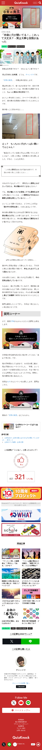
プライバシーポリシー (21, 724)
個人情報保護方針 (21, 722)
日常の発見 (8, 80)
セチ (9, 381)
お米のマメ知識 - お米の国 (14, 442)
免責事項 (21, 726)
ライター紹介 (21, 728)
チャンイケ (30, 74)
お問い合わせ (21, 730)
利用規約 (21, 720)
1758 (12, 321)
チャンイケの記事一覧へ (21, 683)
